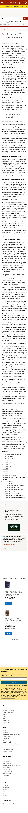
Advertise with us (8, 736)
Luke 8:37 (5, 483)
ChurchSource (7, 763)
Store (4, 716)
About (4, 708)
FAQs (4, 730)
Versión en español (8, 804)
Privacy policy (7, 741)
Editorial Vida (6, 769)
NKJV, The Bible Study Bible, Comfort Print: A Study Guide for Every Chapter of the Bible (14, 592)
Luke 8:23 (5, 473)
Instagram (6, 787)
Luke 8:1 (5, 454)
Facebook (5, 785)
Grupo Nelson (7, 767)
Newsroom (6, 720)
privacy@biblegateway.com (8, 698)
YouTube (5, 796)
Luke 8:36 (5, 481)
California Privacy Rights (10, 743)
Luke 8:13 (5, 467)
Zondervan (6, 776)
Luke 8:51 (5, 493)
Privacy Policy (6, 696)
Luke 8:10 (5, 465)
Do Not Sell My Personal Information (14, 745)
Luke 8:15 (5, 469)
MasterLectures (7, 778)
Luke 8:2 (5, 456)
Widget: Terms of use (9, 751)
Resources (9, 29)
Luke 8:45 (5, 485)
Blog (4, 718)
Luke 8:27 (5, 477)
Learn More (7, 548)
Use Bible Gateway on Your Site (11, 734)
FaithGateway (7, 759)
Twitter (5, 794)
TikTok (4, 792)
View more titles (14, 639)
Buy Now (8, 604)
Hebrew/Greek (18, 29)
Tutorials (5, 732)
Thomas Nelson (7, 771)
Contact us (6, 738)
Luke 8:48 (5, 489)
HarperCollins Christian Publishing (12, 765)
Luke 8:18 (5, 471)
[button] (26, 3)
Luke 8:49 (5, 491)
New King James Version (12, 510)
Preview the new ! (13, 6)
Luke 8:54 (5, 497)
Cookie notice (7, 747)
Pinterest (5, 790)
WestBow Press (7, 773)
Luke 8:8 (5, 463)
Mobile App (6, 714)
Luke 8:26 (5, 475)
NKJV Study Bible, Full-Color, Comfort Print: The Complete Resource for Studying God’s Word (13, 621)
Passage (3, 29)
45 (22, 487)
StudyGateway (7, 761)
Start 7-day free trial (9, 544)
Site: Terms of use (8, 749)
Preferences (6, 806)
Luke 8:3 (5, 459)
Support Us (6, 722)
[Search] (25, 18)
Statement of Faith (8, 712)
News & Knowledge (8, 710)
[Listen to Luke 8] (20, 34)
